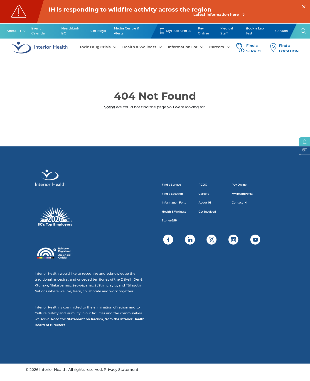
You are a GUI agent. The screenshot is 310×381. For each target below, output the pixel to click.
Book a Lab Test (255, 31)
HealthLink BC (70, 31)
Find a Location (172, 193)
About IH (14, 31)
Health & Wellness (139, 47)
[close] (304, 6)
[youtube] (255, 240)
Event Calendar (38, 31)
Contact (281, 31)
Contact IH (239, 202)
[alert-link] (155, 11)
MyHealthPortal (179, 31)
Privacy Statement (121, 369)
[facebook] (168, 240)
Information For (182, 47)
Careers (216, 47)
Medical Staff (226, 31)
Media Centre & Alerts (126, 31)
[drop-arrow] (24, 31)
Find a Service (171, 184)
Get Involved (207, 211)
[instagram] (233, 240)
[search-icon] (304, 31)
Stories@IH (99, 31)
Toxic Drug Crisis (95, 47)
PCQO (203, 184)
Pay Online (203, 31)
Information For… (174, 202)
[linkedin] (190, 240)
